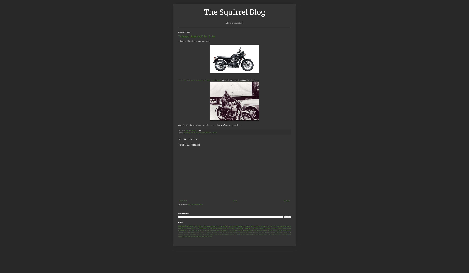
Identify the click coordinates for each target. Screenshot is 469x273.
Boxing (256, 228)
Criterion (180, 228)
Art (269, 226)
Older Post (286, 201)
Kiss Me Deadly (219, 230)
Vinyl (274, 230)
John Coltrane (255, 226)
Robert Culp (193, 228)
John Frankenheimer (207, 230)
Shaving (259, 234)
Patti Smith (248, 230)
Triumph (214, 132)
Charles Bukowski (270, 228)
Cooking (284, 228)
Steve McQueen (206, 132)
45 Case (278, 230)
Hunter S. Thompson (188, 230)
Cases (197, 232)
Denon (220, 232)
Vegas (285, 234)
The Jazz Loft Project (271, 234)
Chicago (279, 228)
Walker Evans (186, 236)
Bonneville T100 (188, 132)
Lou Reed (236, 230)
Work (201, 226)
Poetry (230, 226)
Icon (209, 228)
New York (187, 228)
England (240, 232)
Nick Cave (264, 226)
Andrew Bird (287, 226)
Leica (230, 230)
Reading (280, 226)
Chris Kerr (202, 232)
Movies (189, 226)
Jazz (226, 226)
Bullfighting (192, 232)
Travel (196, 226)
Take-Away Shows (261, 230)
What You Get (205, 236)
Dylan (236, 232)
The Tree (280, 234)
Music (181, 226)
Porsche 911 (233, 234)
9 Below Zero (285, 230)
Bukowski (261, 228)
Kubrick (226, 230)
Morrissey (214, 228)
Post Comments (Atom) (195, 204)
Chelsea (247, 226)
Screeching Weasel (250, 234)
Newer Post (183, 201)
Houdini (255, 232)
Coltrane (208, 232)
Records (225, 228)
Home (235, 201)
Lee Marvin (200, 234)
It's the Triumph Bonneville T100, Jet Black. (199, 80)
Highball (250, 232)
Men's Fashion (219, 226)
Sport (229, 228)
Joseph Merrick (282, 232)
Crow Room (214, 232)
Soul (263, 234)
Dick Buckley (225, 232)
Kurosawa (186, 234)
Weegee (198, 236)
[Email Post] (200, 130)
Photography (209, 226)
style (210, 236)
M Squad (211, 234)
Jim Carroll (267, 232)
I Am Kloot (261, 232)
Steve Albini (235, 228)
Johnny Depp (274, 232)
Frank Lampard (202, 228)
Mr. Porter (242, 230)
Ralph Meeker (241, 234)
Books (272, 226)
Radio (254, 230)
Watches (193, 236)
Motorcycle (197, 132)
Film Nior (245, 232)
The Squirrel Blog (234, 12)
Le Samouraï (193, 234)
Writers (241, 228)
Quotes (220, 228)
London (206, 234)
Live (276, 226)
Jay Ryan (198, 230)
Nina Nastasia (225, 234)
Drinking (231, 232)
